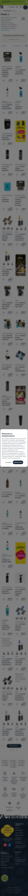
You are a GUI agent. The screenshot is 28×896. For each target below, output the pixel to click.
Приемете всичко (18, 462)
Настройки (8, 462)
